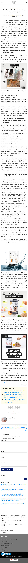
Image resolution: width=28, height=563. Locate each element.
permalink (14, 413)
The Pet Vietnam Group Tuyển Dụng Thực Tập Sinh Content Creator (12, 504)
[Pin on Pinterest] (17, 407)
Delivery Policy (4, 550)
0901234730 (8, 520)
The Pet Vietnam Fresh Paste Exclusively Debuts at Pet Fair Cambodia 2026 (14, 391)
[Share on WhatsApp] (8, 407)
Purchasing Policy (5, 545)
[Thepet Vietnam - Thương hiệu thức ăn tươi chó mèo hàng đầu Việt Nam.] (14, 2)
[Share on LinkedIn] (20, 407)
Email (2, 457)
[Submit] (25, 479)
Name (2, 451)
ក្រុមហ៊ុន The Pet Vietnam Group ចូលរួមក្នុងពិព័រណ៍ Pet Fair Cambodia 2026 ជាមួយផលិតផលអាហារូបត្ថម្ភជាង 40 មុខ (14, 396)
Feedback (3, 532)
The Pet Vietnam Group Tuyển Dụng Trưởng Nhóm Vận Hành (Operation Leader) (13, 490)
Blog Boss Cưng (14, 8)
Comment (3, 440)
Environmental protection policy (9, 539)
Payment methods (5, 541)
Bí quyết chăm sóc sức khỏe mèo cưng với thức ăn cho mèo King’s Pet (21, 428)
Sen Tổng (19, 15)
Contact (3, 528)
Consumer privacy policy (7, 543)
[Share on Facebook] (10, 407)
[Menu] (1, 2)
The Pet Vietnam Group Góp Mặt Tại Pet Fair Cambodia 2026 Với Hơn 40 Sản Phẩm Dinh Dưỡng (14, 401)
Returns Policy (4, 547)
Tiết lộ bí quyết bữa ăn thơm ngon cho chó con (7, 428)
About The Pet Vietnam (7, 530)
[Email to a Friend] (15, 407)
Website (3, 463)
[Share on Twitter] (13, 407)
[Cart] (26, 2)
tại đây (5, 382)
